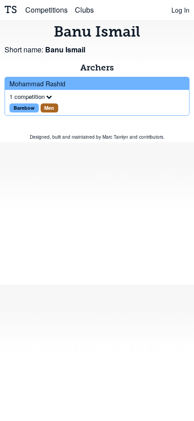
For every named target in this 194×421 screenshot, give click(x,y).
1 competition (27, 96)
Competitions (46, 10)
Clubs (84, 10)
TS (11, 9)
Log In (180, 9)
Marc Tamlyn (115, 137)
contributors (151, 137)
